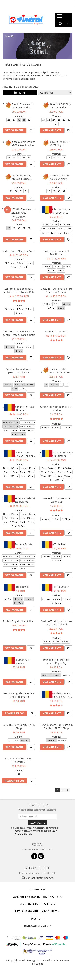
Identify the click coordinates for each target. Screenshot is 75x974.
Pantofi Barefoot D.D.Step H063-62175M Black (56, 105)
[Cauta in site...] (68, 23)
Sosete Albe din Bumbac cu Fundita (56, 408)
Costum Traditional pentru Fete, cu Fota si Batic (56, 622)
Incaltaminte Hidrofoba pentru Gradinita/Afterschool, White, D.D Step (19, 760)
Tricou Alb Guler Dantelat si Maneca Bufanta (19, 500)
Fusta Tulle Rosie (19, 586)
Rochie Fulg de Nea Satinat (19, 621)
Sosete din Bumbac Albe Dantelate (56, 500)
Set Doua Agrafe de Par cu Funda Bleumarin (18, 695)
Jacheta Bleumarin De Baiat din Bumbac (19, 408)
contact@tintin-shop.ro (39, 877)
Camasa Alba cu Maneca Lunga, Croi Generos (56, 211)
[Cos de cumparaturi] (60, 23)
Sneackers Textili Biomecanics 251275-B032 (56, 370)
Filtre (21, 92)
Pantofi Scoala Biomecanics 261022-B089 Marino (19, 105)
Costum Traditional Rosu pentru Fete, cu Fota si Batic (19, 290)
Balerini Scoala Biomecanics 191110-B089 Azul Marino (18, 143)
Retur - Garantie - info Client (36, 911)
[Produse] (60, 17)
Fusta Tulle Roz (56, 544)
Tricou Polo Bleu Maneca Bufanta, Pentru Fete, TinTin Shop (56, 695)
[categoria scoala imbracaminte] (37, 46)
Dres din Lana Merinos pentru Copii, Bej (56, 661)
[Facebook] (34, 856)
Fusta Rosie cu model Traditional (56, 252)
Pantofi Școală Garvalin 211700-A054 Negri (56, 177)
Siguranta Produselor (36, 904)
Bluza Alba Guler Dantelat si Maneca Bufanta (56, 454)
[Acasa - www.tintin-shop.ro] (26, 19)
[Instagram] (41, 856)
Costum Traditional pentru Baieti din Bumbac (56, 290)
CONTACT (36, 889)
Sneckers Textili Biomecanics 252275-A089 (19, 211)
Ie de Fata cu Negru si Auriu (18, 251)
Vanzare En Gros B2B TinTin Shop (36, 897)
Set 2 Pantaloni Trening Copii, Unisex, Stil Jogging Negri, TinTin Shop (18, 454)
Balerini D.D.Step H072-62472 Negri (56, 143)
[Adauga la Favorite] (31, 130)
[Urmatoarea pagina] (67, 790)
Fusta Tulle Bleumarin (56, 586)
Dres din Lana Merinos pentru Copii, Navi (19, 370)
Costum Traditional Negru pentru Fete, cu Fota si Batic (19, 333)
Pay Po (36, 918)
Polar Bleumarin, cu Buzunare (18, 661)
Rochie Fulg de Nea (56, 331)
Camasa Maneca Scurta (18, 544)
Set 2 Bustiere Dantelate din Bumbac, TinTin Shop (56, 726)
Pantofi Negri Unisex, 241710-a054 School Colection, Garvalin (19, 177)
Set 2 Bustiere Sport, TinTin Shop (19, 726)
